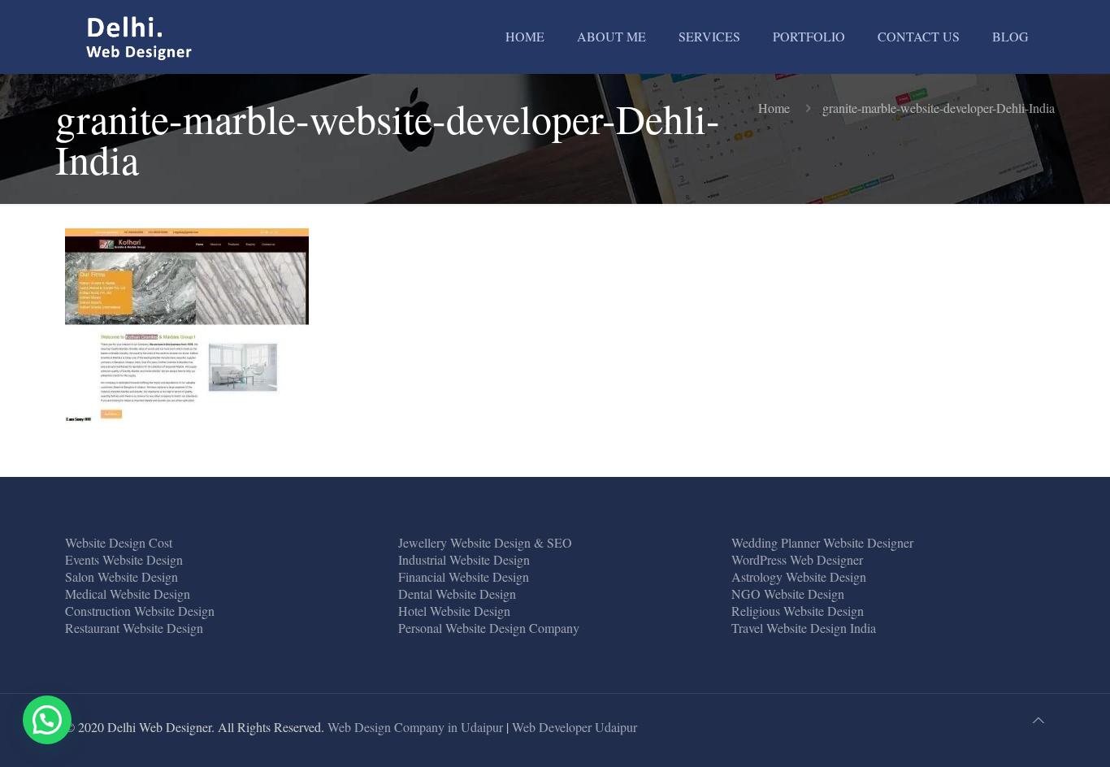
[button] (47, 720)
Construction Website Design (140, 610)
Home (774, 107)
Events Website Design (124, 559)
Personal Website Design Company (488, 627)
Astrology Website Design (798, 576)
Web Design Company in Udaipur (415, 726)
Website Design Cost (118, 542)
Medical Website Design (127, 593)
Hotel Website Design (454, 610)
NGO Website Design (787, 593)
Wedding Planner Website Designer (822, 542)
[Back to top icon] (1038, 719)
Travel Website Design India (803, 627)
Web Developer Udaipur (574, 726)
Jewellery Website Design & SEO (485, 542)
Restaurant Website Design (134, 627)
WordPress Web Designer (797, 559)
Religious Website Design (797, 610)
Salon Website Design (121, 576)
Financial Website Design (463, 576)
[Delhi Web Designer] (139, 36)
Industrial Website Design (464, 559)
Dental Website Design (457, 593)
